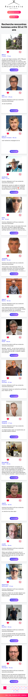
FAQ (6, 695)
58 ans (9, 545)
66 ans (8, 341)
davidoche (5, 177)
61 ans (10, 382)
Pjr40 (3, 217)
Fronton (4, 56)
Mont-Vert (4, 97)
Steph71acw (5, 584)
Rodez (3, 341)
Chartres (4, 545)
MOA (3, 95)
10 (17, 691)
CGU (10, 695)
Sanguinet (4, 423)
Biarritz (4, 300)
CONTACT (24, 695)
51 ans (7, 178)
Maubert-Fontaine (6, 137)
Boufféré (4, 627)
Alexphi (4, 340)
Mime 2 (4, 54)
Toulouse (4, 504)
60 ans (9, 627)
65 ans (10, 97)
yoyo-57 (4, 136)
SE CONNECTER (14, 16)
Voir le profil (14, 70)
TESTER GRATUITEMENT (14, 12)
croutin (4, 544)
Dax (3, 219)
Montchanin (5, 586)
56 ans (7, 219)
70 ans (9, 56)
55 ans (11, 586)
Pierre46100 (5, 462)
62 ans (8, 260)
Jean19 (4, 503)
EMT (3, 625)
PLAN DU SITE (16, 695)
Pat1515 (4, 666)
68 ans (14, 137)
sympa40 (4, 421)
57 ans (10, 423)
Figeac (3, 464)
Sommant (4, 382)
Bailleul (4, 260)
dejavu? (4, 299)
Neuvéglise (5, 667)
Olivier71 (4, 381)
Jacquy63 (4, 258)
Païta (3, 178)
